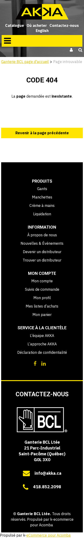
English (42, 30)
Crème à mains (42, 205)
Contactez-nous (64, 25)
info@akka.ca (48, 473)
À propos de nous (42, 235)
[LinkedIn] (43, 363)
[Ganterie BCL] (42, 12)
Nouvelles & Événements (42, 243)
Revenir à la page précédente (42, 133)
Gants (42, 188)
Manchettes (42, 197)
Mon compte (42, 281)
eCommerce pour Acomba (48, 535)
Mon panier (42, 314)
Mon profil (42, 297)
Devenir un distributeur (42, 251)
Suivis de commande (42, 289)
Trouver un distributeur (42, 260)
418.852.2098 (47, 486)
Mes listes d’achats (42, 306)
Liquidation (42, 214)
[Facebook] (35, 363)
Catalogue (14, 25)
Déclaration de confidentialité (42, 352)
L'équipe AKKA (42, 335)
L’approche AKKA (42, 344)
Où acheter (37, 25)
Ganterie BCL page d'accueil (25, 61)
